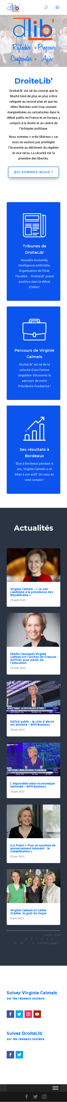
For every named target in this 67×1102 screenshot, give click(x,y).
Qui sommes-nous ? (33, 172)
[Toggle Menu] (55, 1088)
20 (21, 943)
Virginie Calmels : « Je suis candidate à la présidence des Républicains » (31, 592)
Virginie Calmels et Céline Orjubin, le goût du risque (28, 911)
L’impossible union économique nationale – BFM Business (32, 785)
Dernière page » (48, 943)
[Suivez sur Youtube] (37, 1014)
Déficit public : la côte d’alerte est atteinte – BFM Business (32, 723)
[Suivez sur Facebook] (10, 1014)
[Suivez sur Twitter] (19, 1014)
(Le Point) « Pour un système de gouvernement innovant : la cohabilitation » (33, 848)
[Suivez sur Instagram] (28, 1014)
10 (14, 943)
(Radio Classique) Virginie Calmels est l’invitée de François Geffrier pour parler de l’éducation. (33, 658)
